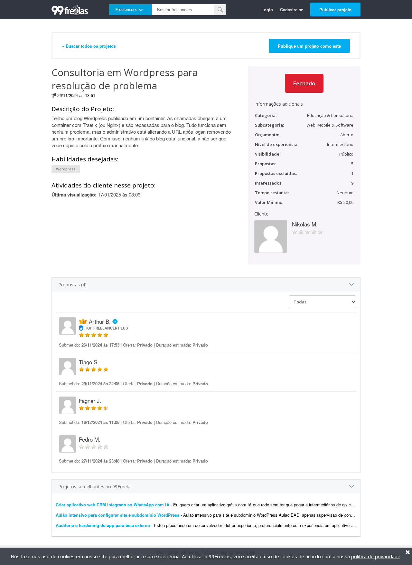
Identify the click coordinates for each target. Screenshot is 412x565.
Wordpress (65, 169)
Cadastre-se (291, 9)
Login (267, 9)
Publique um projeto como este (309, 46)
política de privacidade (375, 556)
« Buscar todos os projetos (89, 46)
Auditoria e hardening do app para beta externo (103, 525)
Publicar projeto (335, 9)
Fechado (304, 83)
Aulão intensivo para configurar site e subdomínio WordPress (117, 515)
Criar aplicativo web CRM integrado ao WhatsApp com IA (112, 505)
